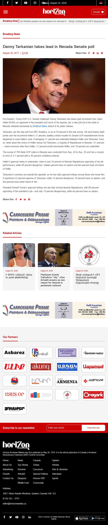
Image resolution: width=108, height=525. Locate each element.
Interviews (56, 473)
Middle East (23, 482)
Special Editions (40, 473)
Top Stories (23, 464)
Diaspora (22, 478)
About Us (7, 464)
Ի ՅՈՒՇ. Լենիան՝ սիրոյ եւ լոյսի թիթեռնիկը (19, 276)
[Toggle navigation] (5, 12)
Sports (55, 478)
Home (5, 460)
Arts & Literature (60, 469)
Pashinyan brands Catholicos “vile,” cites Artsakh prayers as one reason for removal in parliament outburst (53, 280)
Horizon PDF (39, 478)
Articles (55, 464)
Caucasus (38, 469)
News (20, 460)
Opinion (55, 460)
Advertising (8, 469)
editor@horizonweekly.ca (14, 503)
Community (38, 482)
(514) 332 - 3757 (11, 498)
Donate (97, 12)
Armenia (22, 469)
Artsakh (21, 473)
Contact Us (8, 478)
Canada (37, 460)
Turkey (36, 464)
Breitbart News (40, 126)
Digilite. (54, 519)
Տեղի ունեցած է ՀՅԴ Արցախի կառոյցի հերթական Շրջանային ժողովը (88, 278)
